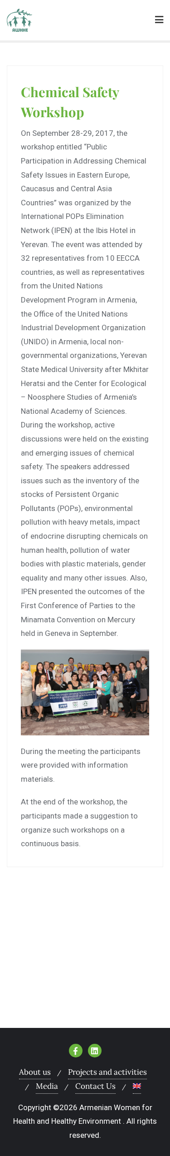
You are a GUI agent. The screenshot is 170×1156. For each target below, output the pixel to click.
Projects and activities (107, 1072)
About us (35, 1072)
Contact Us (95, 1086)
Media (47, 1086)
